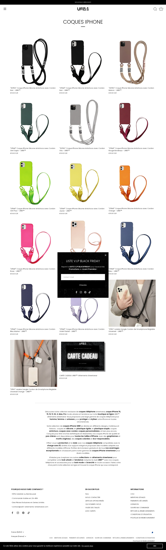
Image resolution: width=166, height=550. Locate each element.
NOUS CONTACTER (92, 497)
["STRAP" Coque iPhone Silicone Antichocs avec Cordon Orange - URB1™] (132, 182)
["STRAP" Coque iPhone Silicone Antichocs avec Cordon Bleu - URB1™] (132, 242)
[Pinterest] (85, 292)
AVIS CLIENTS (90, 511)
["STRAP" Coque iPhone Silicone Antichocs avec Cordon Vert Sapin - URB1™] (33, 122)
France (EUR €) (16, 532)
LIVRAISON (135, 504)
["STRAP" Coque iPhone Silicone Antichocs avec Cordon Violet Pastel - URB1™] (82, 303)
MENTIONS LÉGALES (138, 497)
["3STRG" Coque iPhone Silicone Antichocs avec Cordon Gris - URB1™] (82, 122)
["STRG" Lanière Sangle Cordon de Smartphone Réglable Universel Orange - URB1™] (33, 363)
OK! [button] (154, 546)
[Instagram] (81, 292)
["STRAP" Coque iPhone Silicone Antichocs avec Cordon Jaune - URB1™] (82, 182)
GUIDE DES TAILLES (92, 507)
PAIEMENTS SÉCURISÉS (139, 501)
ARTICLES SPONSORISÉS (94, 501)
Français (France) (17, 536)
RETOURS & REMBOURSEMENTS (142, 511)
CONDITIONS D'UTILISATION (141, 514)
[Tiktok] (90, 292)
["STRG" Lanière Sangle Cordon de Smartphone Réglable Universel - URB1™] (132, 303)
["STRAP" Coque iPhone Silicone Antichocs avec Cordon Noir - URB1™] (82, 62)
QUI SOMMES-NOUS (93, 504)
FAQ (87, 494)
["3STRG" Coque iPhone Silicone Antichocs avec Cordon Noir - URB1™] (33, 62)
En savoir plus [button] (87, 546)
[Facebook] (76, 292)
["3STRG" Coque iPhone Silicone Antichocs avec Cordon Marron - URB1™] (132, 62)
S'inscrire (83, 285)
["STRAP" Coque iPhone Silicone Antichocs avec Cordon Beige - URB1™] (82, 242)
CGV (132, 494)
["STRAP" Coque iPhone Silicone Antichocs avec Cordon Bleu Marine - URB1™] (33, 303)
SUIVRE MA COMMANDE (140, 507)
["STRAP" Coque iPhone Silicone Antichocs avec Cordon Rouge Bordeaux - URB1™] (132, 122)
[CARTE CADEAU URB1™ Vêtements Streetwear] (82, 356)
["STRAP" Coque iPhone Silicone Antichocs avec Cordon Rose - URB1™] (33, 242)
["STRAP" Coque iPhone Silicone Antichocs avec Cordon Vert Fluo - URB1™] (33, 182)
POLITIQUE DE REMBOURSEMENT (143, 518)
